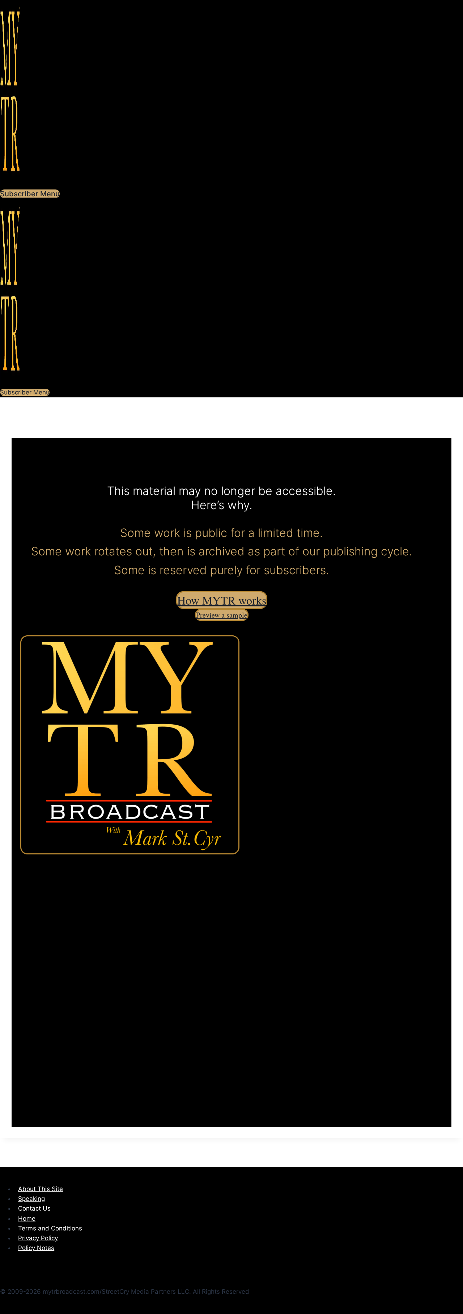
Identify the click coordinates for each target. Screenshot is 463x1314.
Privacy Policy (38, 1238)
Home (26, 1218)
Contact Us (34, 1208)
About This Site (40, 1189)
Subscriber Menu (30, 193)
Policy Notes (36, 1247)
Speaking (31, 1198)
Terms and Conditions (50, 1228)
